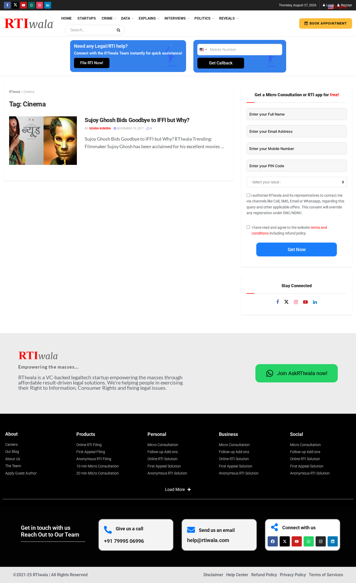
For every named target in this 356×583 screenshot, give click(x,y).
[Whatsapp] (309, 541)
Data (125, 18)
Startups (86, 18)
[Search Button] (119, 30)
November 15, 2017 (130, 128)
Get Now (296, 250)
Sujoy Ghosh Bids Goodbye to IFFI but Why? (137, 120)
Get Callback (220, 63)
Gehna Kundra (100, 128)
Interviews (175, 18)
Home (66, 18)
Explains (147, 18)
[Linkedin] (333, 541)
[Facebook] (273, 541)
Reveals (227, 18)
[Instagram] (321, 541)
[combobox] (203, 49)
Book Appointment (328, 23)
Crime (107, 18)
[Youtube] (297, 541)
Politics (202, 18)
